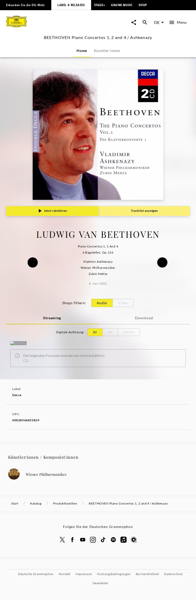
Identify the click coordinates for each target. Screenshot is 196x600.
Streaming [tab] (52, 318)
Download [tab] (144, 318)
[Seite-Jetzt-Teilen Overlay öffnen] (134, 22)
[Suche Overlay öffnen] (145, 22)
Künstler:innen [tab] (107, 50)
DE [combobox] (157, 22)
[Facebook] (72, 540)
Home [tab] (82, 50)
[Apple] (123, 540)
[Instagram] (93, 540)
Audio (102, 303)
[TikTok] (103, 540)
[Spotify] (18, 343)
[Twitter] (62, 540)
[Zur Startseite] (52, 27)
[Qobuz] (134, 540)
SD (95, 332)
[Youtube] (83, 540)
